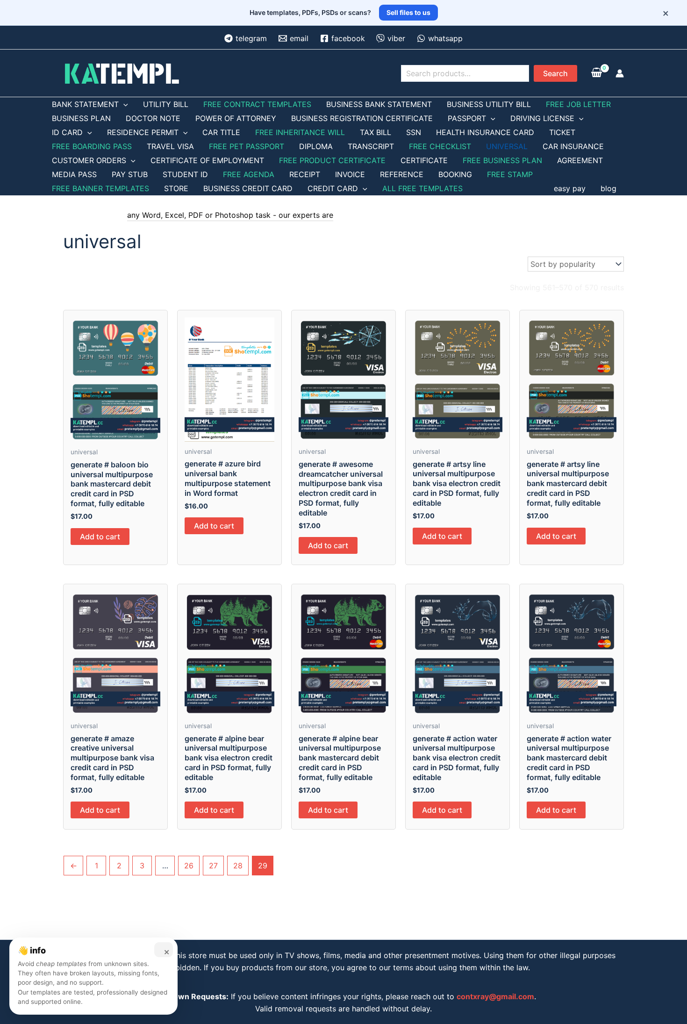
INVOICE (350, 174)
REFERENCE (401, 174)
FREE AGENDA (248, 174)
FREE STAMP (510, 174)
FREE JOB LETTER (578, 104)
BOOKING (455, 174)
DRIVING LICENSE (542, 118)
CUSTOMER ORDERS (89, 160)
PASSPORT (467, 118)
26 (188, 865)
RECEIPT (304, 174)
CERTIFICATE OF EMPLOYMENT (207, 160)
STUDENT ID (185, 174)
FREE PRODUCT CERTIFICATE (332, 160)
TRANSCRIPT (371, 146)
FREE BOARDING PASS (92, 146)
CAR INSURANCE (573, 146)
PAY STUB (130, 174)
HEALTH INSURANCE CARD (485, 132)
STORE (176, 188)
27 (213, 865)
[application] (123, 104)
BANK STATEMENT (85, 104)
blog (608, 188)
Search (555, 73)
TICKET (562, 132)
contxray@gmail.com (495, 996)
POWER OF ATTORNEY (235, 118)
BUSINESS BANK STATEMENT (379, 104)
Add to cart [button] (100, 536)
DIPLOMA (316, 146)
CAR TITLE (221, 132)
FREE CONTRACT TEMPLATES (257, 104)
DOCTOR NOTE (153, 118)
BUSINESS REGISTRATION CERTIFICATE (362, 118)
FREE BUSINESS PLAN (502, 160)
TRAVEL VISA (170, 146)
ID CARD (67, 132)
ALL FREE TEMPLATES (422, 188)
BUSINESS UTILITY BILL (489, 104)
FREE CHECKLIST (440, 146)
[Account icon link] (619, 73)
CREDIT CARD (333, 188)
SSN (413, 132)
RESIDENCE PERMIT (143, 132)
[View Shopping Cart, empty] (596, 73)
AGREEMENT (580, 160)
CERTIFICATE (424, 160)
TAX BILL (375, 132)
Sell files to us (408, 12)
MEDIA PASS (74, 174)
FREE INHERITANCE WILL (300, 132)
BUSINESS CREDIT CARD (248, 188)
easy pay (570, 188)
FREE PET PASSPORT (246, 146)
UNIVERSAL (507, 146)
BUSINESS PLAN (81, 118)
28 (238, 865)
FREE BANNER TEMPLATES (100, 188)
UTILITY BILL (165, 104)
